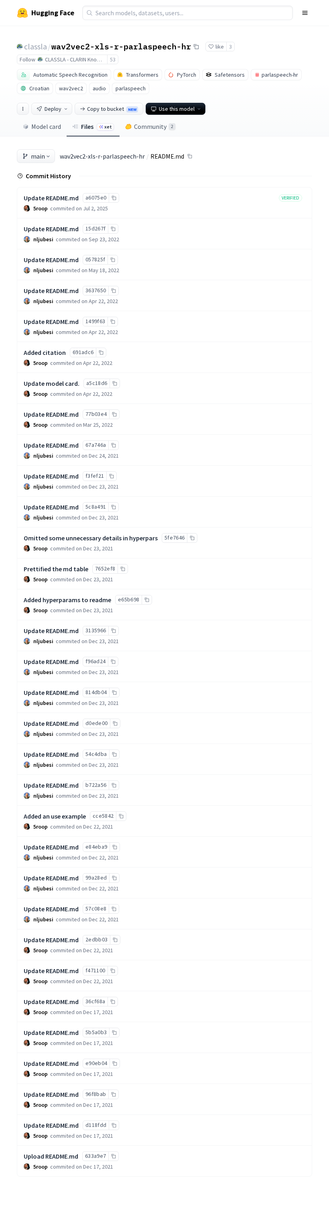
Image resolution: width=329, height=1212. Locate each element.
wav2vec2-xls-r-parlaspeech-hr (121, 46)
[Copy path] (189, 156)
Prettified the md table (56, 569)
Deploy (53, 108)
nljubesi (43, 239)
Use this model (177, 108)
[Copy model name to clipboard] (196, 46)
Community (153, 126)
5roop (40, 208)
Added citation (45, 352)
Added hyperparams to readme (67, 600)
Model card (46, 126)
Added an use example (55, 816)
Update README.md (51, 198)
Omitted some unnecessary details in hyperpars (91, 538)
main (38, 156)
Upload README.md (51, 1156)
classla (35, 46)
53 (113, 59)
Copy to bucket (111, 108)
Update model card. (51, 383)
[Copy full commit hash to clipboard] (114, 198)
